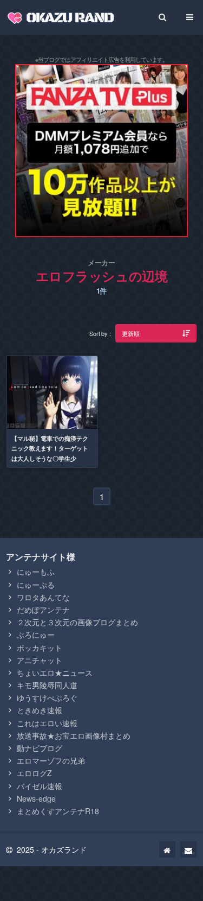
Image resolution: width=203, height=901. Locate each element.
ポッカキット (39, 647)
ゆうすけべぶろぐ (47, 697)
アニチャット (39, 660)
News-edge (36, 798)
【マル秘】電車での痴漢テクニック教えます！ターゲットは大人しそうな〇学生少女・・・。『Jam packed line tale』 (51, 458)
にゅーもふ (36, 571)
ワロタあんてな (43, 597)
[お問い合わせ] (188, 849)
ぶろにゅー (36, 634)
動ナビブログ (39, 748)
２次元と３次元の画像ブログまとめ (77, 622)
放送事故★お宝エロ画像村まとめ (73, 735)
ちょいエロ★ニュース (55, 672)
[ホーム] (167, 849)
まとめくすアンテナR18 (58, 810)
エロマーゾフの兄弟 (51, 760)
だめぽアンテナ (43, 609)
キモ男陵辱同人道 (47, 685)
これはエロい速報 (47, 723)
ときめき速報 (39, 710)
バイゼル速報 (39, 786)
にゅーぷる (36, 584)
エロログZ (34, 772)
